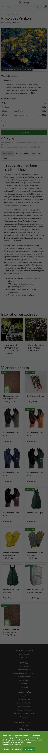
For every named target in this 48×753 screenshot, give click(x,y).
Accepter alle (29, 749)
